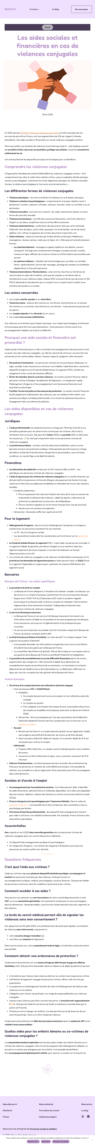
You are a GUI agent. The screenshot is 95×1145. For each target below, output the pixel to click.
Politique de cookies (60, 1141)
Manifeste (7, 1110)
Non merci (46, 1141)
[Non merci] (92, 1140)
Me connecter (81, 9)
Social (47, 27)
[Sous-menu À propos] (39, 9)
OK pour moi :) (33, 1141)
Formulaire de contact (49, 1110)
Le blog (55, 9)
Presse (6, 1116)
